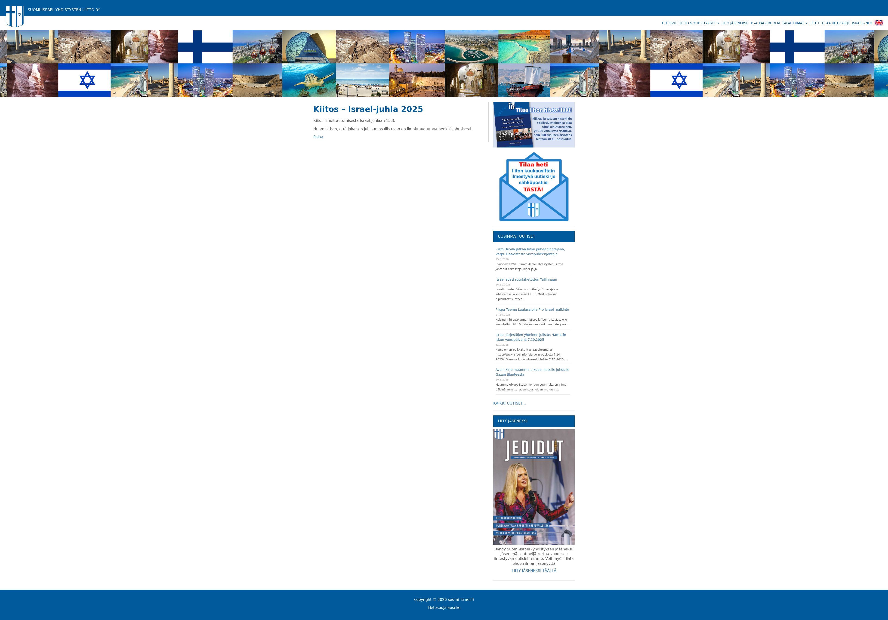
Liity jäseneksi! (735, 23)
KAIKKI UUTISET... (509, 403)
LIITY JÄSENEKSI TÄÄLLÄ (534, 570)
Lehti (814, 23)
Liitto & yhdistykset (697, 23)
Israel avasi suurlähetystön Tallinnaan (526, 279)
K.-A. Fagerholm (765, 23)
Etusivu (669, 23)
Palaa (318, 137)
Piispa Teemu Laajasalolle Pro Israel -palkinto (532, 309)
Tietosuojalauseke (444, 607)
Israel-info (862, 23)
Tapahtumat (793, 23)
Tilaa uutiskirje (835, 23)
